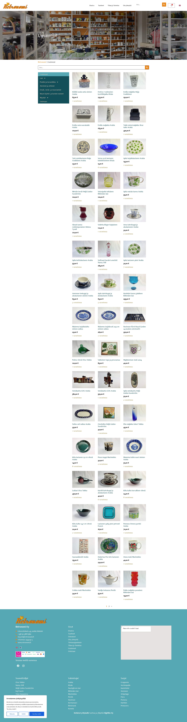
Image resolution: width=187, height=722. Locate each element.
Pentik (70, 697)
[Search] (164, 5)
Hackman (71, 700)
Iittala (70, 685)
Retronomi (42, 62)
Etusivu (92, 5)
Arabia (70, 682)
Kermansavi (72, 703)
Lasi (41, 78)
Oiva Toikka (20, 682)
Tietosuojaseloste (75, 642)
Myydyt (43, 97)
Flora (123, 697)
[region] (25, 706)
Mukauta (12, 714)
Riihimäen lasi (73, 691)
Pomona (124, 700)
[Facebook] (18, 665)
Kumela (71, 709)
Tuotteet (101, 5)
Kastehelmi (125, 688)
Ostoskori (72, 637)
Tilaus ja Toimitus (113, 5)
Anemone (124, 691)
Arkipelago (125, 694)
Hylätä (23, 714)
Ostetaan (43, 101)
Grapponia (125, 682)
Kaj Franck (19, 691)
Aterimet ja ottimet (47, 86)
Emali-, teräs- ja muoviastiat (50, 90)
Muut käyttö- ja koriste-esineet (52, 93)
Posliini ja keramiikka (48, 82)
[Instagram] (23, 665)
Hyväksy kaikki (37, 714)
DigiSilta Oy (108, 713)
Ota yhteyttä (127, 5)
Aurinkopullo (125, 685)
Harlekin (124, 703)
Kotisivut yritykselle (81, 713)
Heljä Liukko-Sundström (25, 688)
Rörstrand (72, 706)
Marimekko (72, 694)
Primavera (124, 706)
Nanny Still (20, 685)
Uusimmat (44, 74)
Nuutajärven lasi (74, 688)
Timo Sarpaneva (22, 694)
